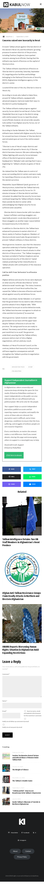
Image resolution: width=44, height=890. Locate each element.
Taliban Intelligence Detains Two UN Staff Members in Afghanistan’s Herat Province (21, 542)
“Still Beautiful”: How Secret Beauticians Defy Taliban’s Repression (26, 792)
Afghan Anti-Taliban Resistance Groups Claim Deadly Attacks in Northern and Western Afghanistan (21, 596)
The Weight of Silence (20, 770)
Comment (6, 674)
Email (4, 711)
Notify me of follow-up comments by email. (15, 721)
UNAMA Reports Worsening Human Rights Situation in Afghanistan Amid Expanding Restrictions (20, 649)
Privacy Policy (22, 857)
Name (4, 701)
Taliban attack (17, 371)
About (15, 851)
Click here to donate (14, 455)
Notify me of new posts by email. (12, 727)
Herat (31, 367)
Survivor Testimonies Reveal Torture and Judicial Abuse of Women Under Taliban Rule (25, 757)
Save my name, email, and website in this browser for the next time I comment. (33, 713)
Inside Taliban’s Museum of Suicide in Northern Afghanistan (26, 803)
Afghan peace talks (19, 367)
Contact (28, 851)
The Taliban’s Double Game (22, 781)
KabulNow (9, 36)
